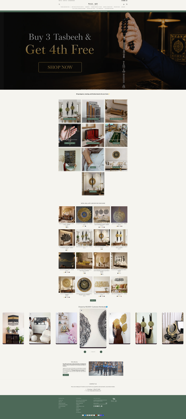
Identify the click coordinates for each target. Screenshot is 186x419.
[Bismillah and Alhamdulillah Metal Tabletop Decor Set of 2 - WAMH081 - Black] (84, 273)
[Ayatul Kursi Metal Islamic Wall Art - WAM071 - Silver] (119, 226)
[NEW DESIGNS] (93, 183)
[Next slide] (101, 352)
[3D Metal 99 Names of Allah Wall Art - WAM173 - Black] (85, 226)
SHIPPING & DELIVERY (62, 403)
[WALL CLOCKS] (116, 159)
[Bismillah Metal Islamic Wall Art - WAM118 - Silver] (66, 272)
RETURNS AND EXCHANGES (63, 404)
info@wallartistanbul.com (95, 390)
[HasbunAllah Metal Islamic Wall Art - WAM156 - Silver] (119, 296)
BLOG (59, 407)
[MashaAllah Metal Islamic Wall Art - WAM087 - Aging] (104, 296)
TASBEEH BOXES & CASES (96, 6)
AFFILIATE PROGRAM (62, 406)
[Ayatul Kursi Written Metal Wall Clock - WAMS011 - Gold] (64, 297)
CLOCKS (77, 407)
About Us (66, 374)
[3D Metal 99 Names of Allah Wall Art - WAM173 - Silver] (84, 226)
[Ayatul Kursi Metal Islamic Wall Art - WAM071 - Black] (117, 226)
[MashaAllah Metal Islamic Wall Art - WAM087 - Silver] (101, 296)
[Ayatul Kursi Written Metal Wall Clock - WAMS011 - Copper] (68, 297)
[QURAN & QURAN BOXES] (93, 111)
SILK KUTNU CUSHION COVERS (78, 8)
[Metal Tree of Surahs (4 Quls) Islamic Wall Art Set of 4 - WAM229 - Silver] (68, 227)
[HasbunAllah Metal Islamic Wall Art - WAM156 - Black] (117, 296)
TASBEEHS (87, 6)
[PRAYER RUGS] (116, 135)
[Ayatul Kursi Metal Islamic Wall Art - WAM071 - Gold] (116, 226)
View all (93, 300)
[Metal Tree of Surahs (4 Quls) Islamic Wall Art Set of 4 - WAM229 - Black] (66, 227)
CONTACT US (65, 0)
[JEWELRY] (93, 159)
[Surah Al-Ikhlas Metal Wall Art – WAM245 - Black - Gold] (102, 249)
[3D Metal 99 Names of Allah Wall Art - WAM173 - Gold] (82, 226)
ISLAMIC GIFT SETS (91, 8)
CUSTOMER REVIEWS (71, 0)
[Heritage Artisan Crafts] (116, 111)
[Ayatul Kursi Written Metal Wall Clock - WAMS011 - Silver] (66, 297)
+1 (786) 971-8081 (96, 389)
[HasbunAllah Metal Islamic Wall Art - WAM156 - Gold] (118, 296)
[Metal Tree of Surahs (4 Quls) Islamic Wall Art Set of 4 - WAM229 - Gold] (65, 227)
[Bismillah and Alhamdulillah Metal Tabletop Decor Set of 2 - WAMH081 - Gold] (83, 273)
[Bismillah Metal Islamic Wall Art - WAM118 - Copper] (68, 272)
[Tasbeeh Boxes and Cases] (93, 135)
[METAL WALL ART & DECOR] (70, 111)
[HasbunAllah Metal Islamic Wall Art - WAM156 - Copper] (121, 296)
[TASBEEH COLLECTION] (70, 135)
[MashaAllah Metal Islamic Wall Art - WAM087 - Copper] (103, 296)
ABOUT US (60, 0)
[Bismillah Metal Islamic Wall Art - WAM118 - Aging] (69, 272)
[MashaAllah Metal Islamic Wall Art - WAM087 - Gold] (99, 296)
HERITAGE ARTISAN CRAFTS (78, 6)
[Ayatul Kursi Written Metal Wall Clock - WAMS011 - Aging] (69, 297)
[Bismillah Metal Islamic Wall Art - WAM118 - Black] (65, 272)
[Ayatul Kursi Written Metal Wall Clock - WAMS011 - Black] (65, 297)
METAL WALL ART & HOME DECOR (81, 400)
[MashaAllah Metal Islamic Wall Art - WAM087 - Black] (100, 296)
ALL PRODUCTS (100, 8)
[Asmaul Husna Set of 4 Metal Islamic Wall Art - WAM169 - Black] (117, 273)
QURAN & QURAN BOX (108, 6)
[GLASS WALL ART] (70, 159)
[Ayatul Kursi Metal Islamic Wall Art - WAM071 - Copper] (120, 226)
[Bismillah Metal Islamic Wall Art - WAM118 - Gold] (64, 272)
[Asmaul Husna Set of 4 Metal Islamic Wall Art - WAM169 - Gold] (119, 273)
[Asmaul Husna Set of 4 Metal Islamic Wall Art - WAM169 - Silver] (120, 273)
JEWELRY (123, 6)
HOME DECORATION (65, 6)
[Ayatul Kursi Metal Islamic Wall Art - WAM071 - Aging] (121, 226)
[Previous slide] (85, 352)
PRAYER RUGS (117, 6)
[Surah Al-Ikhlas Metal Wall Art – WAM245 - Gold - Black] (101, 249)
